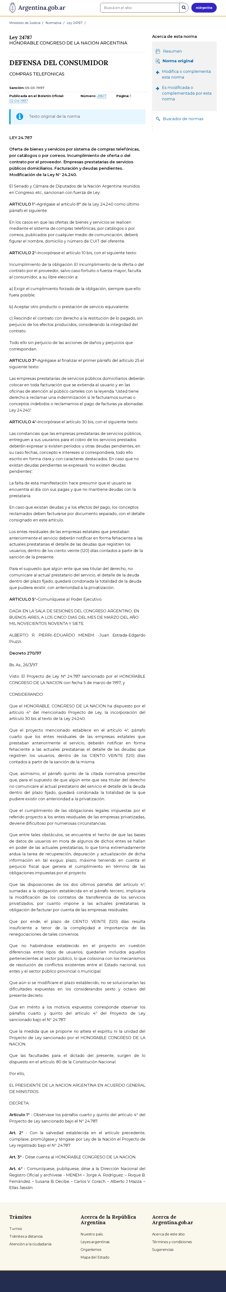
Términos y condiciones (172, 1242)
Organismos (91, 1250)
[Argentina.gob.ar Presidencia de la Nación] (37, 8)
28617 (102, 96)
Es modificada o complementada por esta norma (187, 93)
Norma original (178, 61)
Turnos (15, 1229)
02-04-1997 (18, 101)
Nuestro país (92, 1234)
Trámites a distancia (26, 1236)
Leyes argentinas (95, 1242)
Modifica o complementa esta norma (186, 74)
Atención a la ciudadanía (30, 1244)
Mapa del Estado (95, 1257)
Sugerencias (162, 1250)
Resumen (172, 51)
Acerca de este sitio (168, 1234)
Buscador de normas (183, 118)
